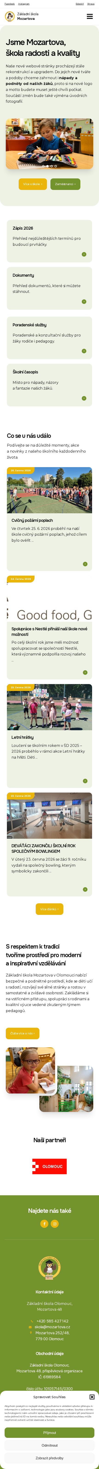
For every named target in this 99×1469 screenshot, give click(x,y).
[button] (92, 1397)
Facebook (10, 3)
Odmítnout (50, 1445)
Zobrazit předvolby (50, 1458)
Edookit (80, 3)
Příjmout (49, 1433)
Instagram (23, 3)
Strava (90, 3)
